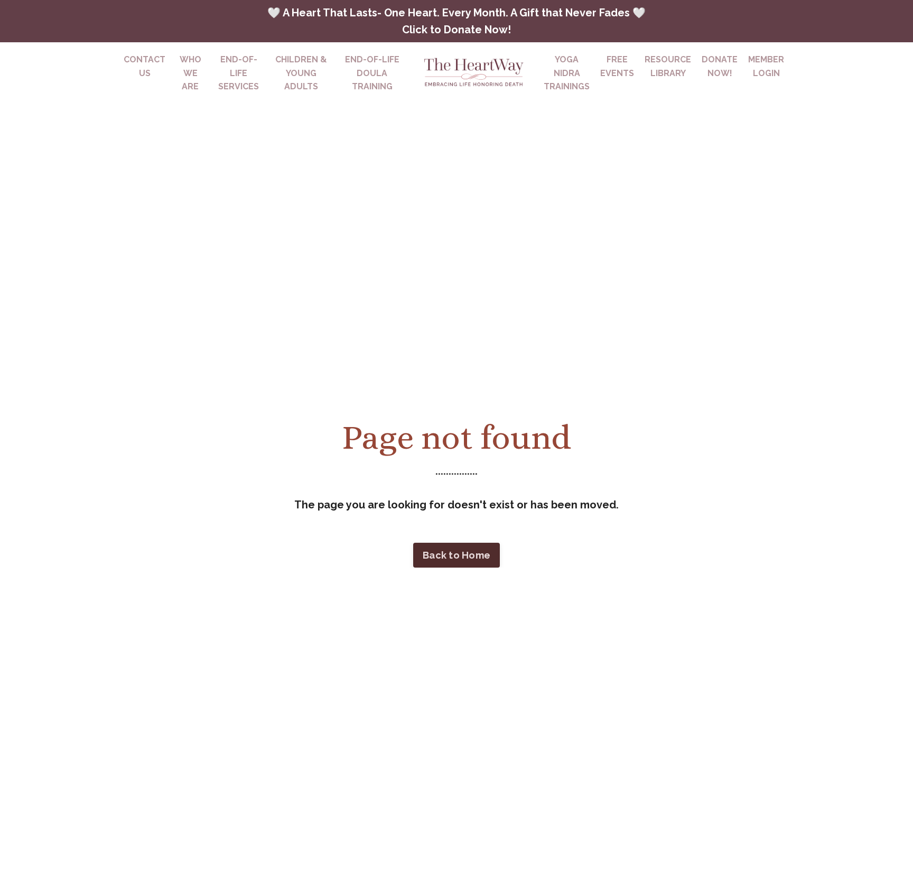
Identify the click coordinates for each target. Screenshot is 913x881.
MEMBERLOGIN (766, 66)
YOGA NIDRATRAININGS (567, 72)
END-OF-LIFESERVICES (238, 72)
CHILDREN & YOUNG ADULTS (301, 72)
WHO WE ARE (190, 72)
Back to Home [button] (456, 555)
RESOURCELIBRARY (668, 66)
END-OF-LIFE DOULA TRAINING (372, 72)
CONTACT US (144, 66)
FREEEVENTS (617, 66)
